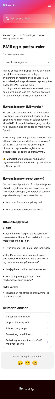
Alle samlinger (9, 35)
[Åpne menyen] (49, 5)
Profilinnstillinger (27, 35)
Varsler (42, 35)
